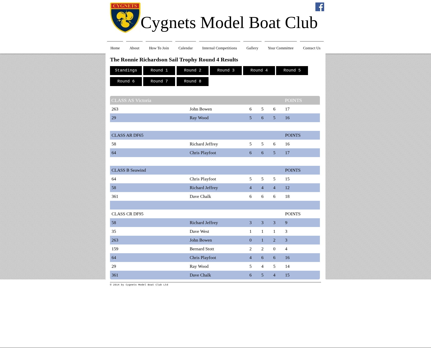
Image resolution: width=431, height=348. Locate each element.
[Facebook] (319, 6)
